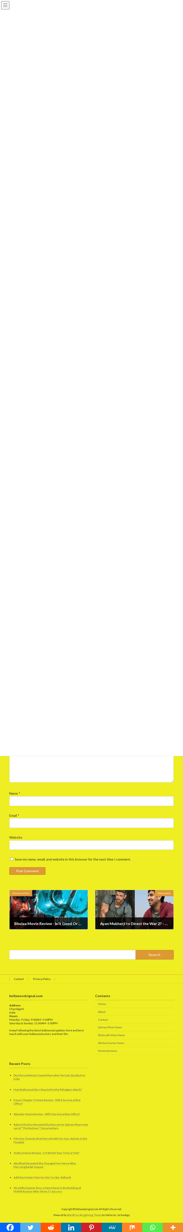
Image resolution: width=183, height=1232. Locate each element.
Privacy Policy (42, 979)
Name (14, 793)
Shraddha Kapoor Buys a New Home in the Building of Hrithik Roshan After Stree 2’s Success (47, 1189)
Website (15, 837)
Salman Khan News (110, 1027)
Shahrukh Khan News (111, 1035)
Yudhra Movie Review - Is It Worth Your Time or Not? (46, 1153)
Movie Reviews (107, 1051)
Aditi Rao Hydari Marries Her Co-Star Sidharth (42, 1177)
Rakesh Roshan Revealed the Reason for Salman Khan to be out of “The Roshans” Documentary (51, 1126)
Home (102, 1004)
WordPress (73, 1215)
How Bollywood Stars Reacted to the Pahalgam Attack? (48, 1089)
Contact (19, 979)
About (102, 1012)
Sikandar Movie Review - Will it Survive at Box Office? (47, 1114)
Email (14, 815)
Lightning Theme (92, 1215)
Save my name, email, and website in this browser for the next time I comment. (73, 859)
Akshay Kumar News (111, 1043)
